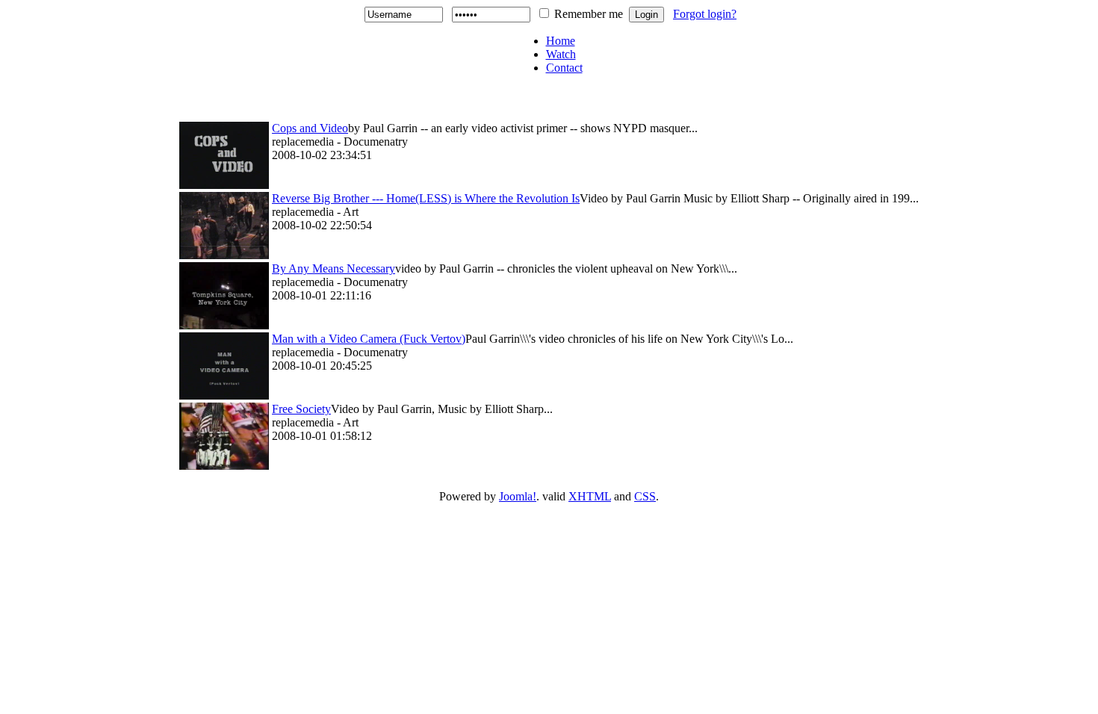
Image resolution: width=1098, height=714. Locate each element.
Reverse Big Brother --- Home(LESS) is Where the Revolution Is (426, 198)
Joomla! (517, 496)
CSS (645, 496)
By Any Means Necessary (333, 268)
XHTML (589, 496)
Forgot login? (704, 13)
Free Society (301, 409)
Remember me (588, 13)
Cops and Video (310, 128)
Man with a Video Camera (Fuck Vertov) (368, 338)
